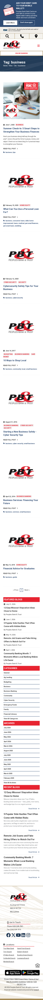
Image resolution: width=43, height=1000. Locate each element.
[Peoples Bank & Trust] (12, 45)
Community (8, 696)
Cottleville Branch (9, 958)
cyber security (18, 443)
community (17, 369)
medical (21, 223)
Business (19, 125)
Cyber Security (10, 282)
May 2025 (7, 764)
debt (27, 221)
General (6, 673)
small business (31, 369)
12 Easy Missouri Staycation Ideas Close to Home (21, 610)
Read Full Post (9, 149)
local (23, 369)
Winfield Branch (8, 962)
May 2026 (7, 737)
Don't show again (26, 22)
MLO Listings (14, 911)
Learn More (10, 23)
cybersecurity (18, 298)
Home (5, 65)
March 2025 (8, 773)
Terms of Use (33, 979)
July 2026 (7, 728)
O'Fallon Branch (8, 955)
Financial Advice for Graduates (19, 568)
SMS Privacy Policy (21, 979)
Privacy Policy (9, 979)
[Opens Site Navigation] (38, 45)
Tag (15, 65)
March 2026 (8, 746)
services (16, 512)
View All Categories (11, 719)
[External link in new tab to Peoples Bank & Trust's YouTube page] (19, 935)
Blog (10, 65)
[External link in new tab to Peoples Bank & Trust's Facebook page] (9, 935)
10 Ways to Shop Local (14, 360)
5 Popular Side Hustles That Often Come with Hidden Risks (21, 625)
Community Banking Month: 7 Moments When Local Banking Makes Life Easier (21, 658)
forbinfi (36, 990)
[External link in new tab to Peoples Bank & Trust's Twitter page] (14, 935)
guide (15, 577)
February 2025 (9, 778)
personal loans (8, 226)
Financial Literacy (10, 714)
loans (16, 223)
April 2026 (7, 741)
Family (6, 709)
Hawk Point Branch (23, 948)
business (9, 152)
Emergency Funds (10, 705)
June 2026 (7, 732)
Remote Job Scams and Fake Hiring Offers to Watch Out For (21, 640)
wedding (18, 226)
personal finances (31, 223)
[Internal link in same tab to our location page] (36, 36)
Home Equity (25, 205)
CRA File (30, 982)
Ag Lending (8, 677)
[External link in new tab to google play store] (30, 972)
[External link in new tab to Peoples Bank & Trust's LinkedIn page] (23, 935)
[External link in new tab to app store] (13, 972)
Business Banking (22, 354)
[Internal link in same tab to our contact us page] (22, 36)
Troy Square (7, 952)
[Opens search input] (7, 36)
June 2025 (7, 760)
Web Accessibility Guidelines (16, 982)
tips (14, 152)
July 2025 (7, 755)
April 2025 (7, 769)
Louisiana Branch (23, 958)
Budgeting (8, 354)
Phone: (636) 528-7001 (15, 926)
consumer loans (19, 221)
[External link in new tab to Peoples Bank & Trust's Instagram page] (28, 935)
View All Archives (10, 783)
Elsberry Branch (22, 952)
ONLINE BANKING (21, 53)
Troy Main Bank (8, 948)
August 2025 (8, 751)
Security (22, 282)
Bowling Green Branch (25, 955)
